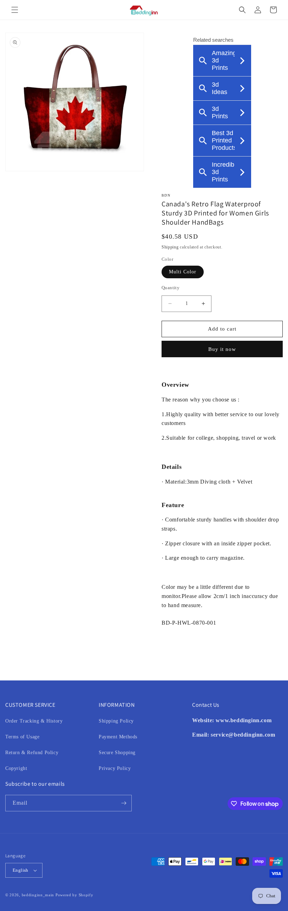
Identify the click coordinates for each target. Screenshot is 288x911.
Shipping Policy (116, 721)
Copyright (16, 768)
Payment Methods (118, 736)
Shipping (170, 247)
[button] (14, 10)
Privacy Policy (115, 768)
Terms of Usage (22, 736)
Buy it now (222, 349)
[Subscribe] (123, 803)
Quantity (170, 287)
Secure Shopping (117, 752)
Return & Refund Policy (31, 752)
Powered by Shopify (74, 895)
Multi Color (182, 271)
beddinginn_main (38, 895)
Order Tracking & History (34, 721)
